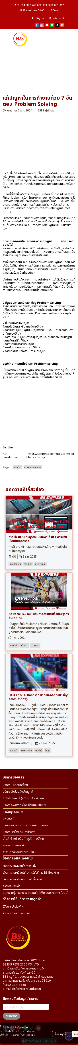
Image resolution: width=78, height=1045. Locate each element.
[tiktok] (57, 25)
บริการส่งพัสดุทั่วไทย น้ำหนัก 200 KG (25, 805)
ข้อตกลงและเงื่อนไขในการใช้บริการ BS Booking (31, 872)
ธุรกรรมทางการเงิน (14, 845)
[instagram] (42, 25)
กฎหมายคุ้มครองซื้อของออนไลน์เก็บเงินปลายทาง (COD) (35, 893)
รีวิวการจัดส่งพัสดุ (13, 906)
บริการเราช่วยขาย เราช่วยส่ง (19, 832)
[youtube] (47, 25)
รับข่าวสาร (11, 1016)
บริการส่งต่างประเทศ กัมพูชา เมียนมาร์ (25, 825)
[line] (52, 25)
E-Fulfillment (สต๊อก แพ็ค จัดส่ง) (23, 798)
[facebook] (37, 25)
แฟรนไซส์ (8, 818)
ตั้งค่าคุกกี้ (60, 1034)
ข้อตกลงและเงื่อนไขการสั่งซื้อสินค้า (23, 879)
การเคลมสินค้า (11, 886)
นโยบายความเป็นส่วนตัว (17, 1034)
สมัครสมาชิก (59, 18)
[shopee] (62, 25)
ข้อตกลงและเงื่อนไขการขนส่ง (19, 866)
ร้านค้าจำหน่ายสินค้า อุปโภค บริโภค (23, 838)
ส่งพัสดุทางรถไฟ (13, 812)
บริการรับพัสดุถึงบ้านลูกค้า (18, 791)
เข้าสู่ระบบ (40, 18)
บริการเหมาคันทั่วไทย (15, 785)
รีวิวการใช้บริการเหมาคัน (17, 913)
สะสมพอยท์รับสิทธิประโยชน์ (19, 852)
